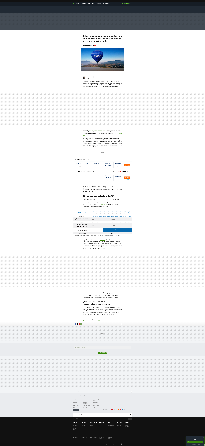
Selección (78, 3)
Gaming (84, 3)
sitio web (102, 240)
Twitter (124, 3)
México (74, 407)
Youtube (126, 3)
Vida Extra (83, 425)
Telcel (97, 323)
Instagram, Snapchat (88, 247)
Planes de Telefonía (103, 323)
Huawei (87, 28)
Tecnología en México (87, 405)
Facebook (122, 3)
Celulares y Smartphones (85, 403)
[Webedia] (129, 1)
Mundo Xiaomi (75, 430)
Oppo (100, 28)
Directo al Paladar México (102, 438)
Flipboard (95, 45)
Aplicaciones (95, 402)
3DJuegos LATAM (84, 437)
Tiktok (131, 3)
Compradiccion (119, 427)
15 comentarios (87, 45)
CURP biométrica (118, 391)
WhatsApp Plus (111, 391)
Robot (112, 28)
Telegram (116, 409)
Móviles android (96, 405)
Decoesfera (119, 425)
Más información (110, 444)
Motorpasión (110, 424)
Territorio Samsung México (103, 3)
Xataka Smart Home (75, 429)
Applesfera (75, 427)
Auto (93, 3)
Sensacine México (93, 437)
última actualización (102, 204)
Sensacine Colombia (92, 439)
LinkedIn (123, 409)
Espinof (91, 425)
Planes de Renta (112, 323)
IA (81, 28)
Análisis (84, 399)
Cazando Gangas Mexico (96, 400)
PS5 (84, 28)
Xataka (74, 424)
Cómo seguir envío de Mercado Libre (101, 391)
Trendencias (119, 424)
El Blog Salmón (127, 424)
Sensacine (92, 424)
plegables (91, 28)
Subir (129, 419)
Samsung (96, 28)
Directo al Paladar (102, 424)
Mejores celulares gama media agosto (86, 391)
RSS (118, 409)
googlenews (130, 3)
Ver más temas (76, 410)
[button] (90, 77)
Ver (103, 352)
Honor (104, 28)
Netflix (116, 28)
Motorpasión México (110, 438)
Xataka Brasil (75, 439)
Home (89, 3)
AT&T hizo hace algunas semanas (98, 130)
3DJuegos (83, 424)
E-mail (96, 45)
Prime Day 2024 (75, 405)
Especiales (75, 402)
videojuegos (85, 407)
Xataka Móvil (75, 425)
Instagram (128, 3)
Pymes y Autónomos (127, 426)
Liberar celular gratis (126, 391)
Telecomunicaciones (90, 323)
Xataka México (75, 437)
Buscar (130, 415)
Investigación (75, 399)
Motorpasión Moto (111, 425)
